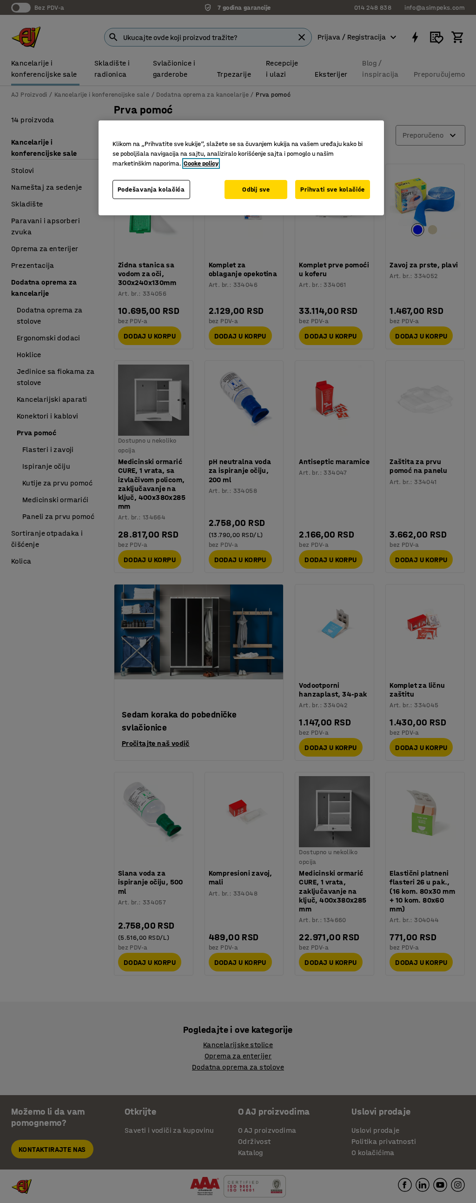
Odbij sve (256, 189)
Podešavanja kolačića (151, 189)
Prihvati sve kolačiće (332, 189)
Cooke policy (201, 163)
